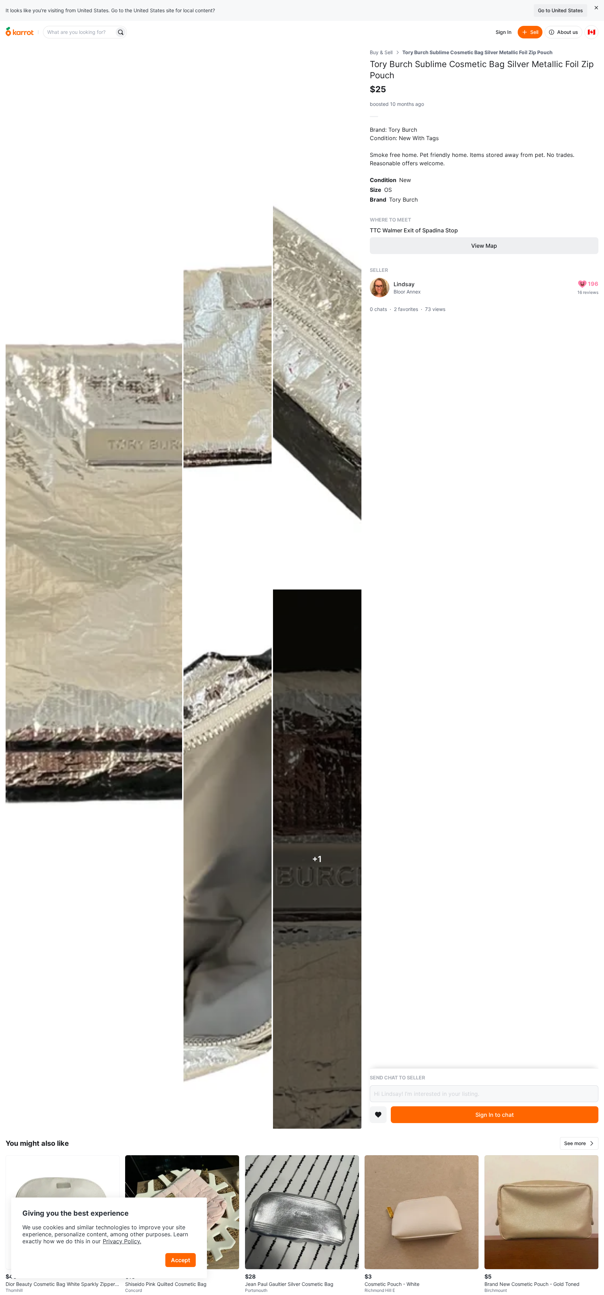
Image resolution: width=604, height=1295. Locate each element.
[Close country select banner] (596, 8)
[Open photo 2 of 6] (228, 318)
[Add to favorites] (378, 1114)
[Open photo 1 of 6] (94, 589)
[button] (579, 1143)
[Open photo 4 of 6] (228, 859)
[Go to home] (20, 32)
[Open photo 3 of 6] (317, 318)
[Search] (120, 32)
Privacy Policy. (122, 1241)
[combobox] (79, 32)
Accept (180, 1260)
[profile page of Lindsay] (379, 287)
